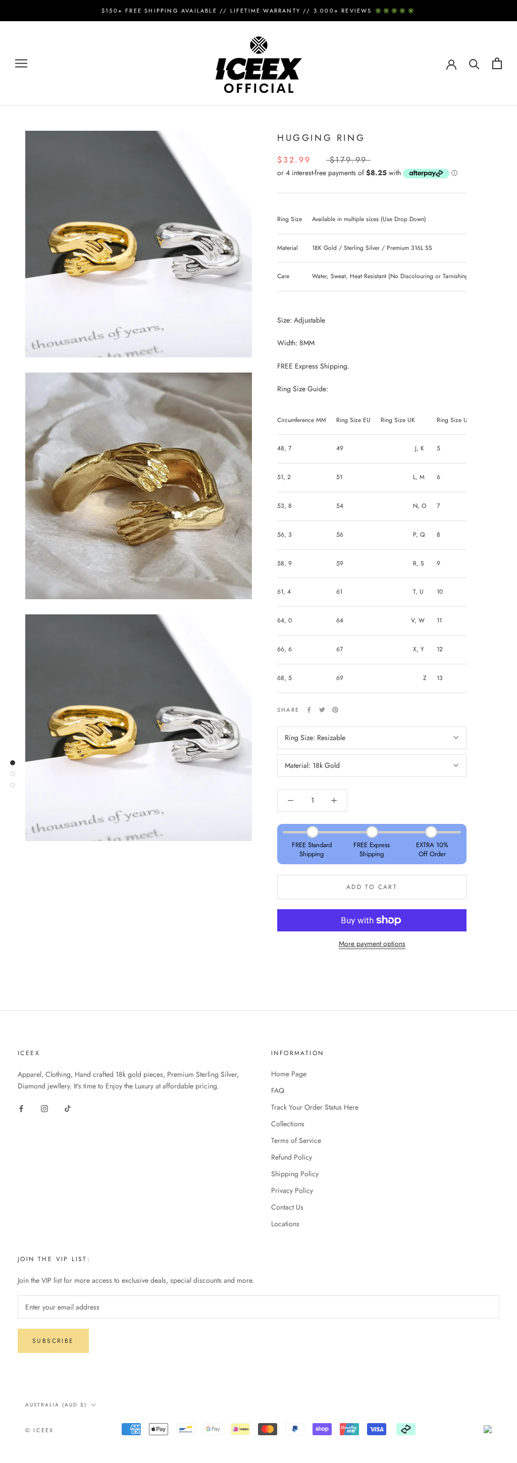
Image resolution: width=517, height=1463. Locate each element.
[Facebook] (309, 710)
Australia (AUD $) (56, 1404)
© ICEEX (39, 1430)
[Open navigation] (21, 63)
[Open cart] (497, 63)
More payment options (372, 943)
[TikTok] (67, 1108)
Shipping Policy (295, 1174)
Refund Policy (291, 1157)
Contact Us (287, 1207)
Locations (285, 1224)
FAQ (277, 1090)
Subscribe (53, 1340)
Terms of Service (296, 1140)
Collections (287, 1124)
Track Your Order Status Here (314, 1107)
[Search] (474, 63)
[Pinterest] (335, 710)
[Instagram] (44, 1108)
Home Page (288, 1074)
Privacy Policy (292, 1190)
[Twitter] (322, 710)
